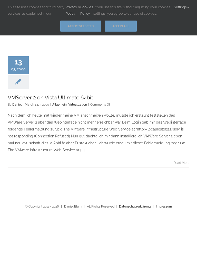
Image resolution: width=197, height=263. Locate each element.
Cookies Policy (86, 10)
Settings (180, 7)
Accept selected (81, 26)
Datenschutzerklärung (135, 206)
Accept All (120, 26)
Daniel (17, 104)
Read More (181, 163)
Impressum (164, 206)
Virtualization (77, 104)
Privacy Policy (71, 10)
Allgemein (59, 104)
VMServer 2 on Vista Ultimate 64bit (50, 97)
